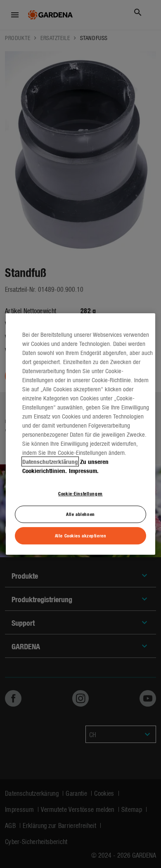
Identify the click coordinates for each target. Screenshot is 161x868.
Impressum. (84, 470)
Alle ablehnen (80, 514)
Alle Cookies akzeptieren (81, 535)
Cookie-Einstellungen (80, 493)
